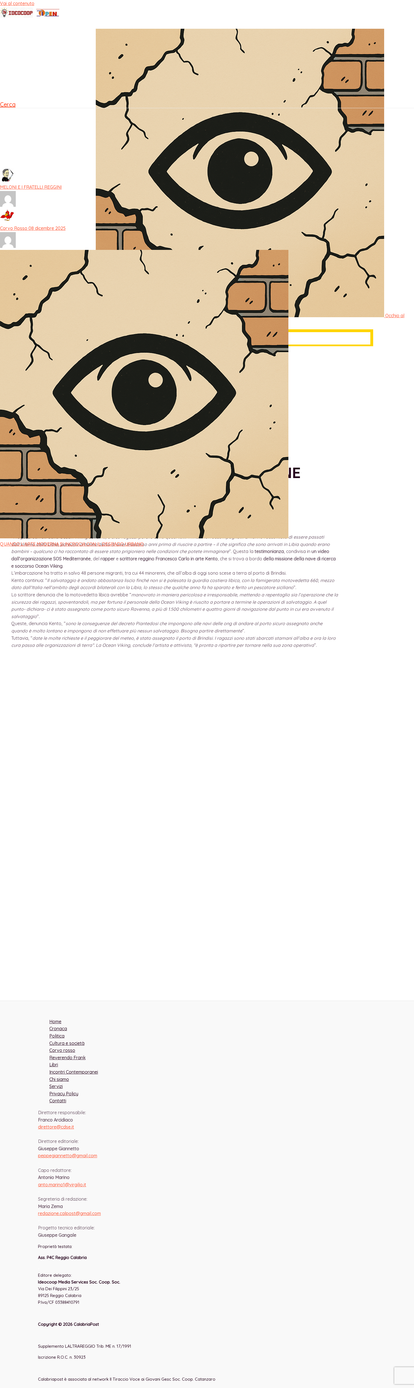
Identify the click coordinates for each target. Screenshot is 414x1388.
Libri (15, 75)
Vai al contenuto (17, 3)
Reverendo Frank (29, 121)
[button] (7, 104)
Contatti (57, 1100)
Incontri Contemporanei (34, 89)
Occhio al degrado (30, 155)
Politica (18, 61)
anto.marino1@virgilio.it (62, 1184)
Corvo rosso (24, 138)
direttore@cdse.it (56, 1127)
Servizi (56, 1086)
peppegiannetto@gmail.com (67, 1155)
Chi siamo (59, 1079)
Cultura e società (27, 32)
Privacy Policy (63, 1093)
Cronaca (19, 47)
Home (17, 18)
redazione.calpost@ (69, 1213)
